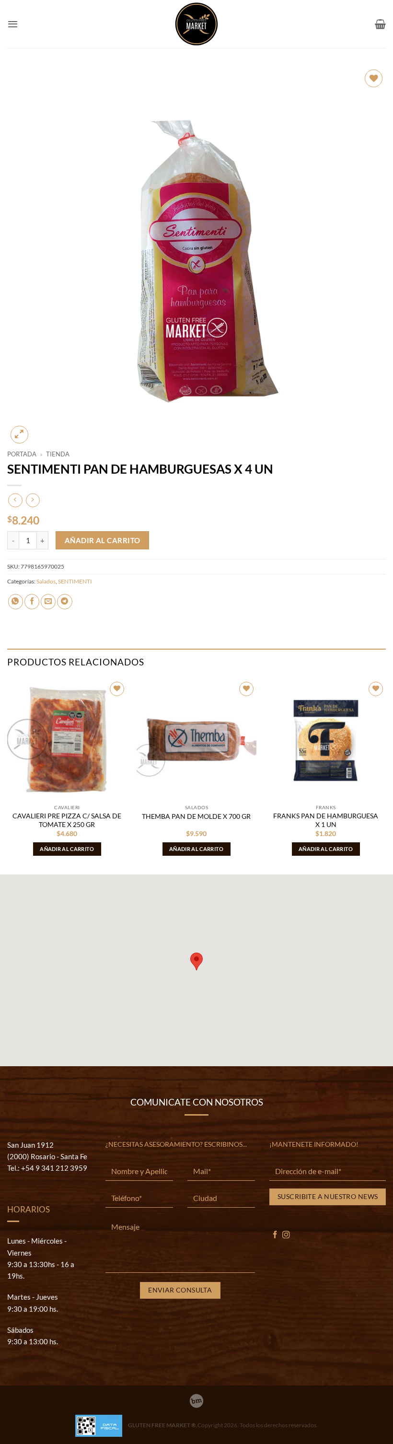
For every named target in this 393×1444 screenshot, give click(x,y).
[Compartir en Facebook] (31, 601)
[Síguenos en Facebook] (275, 1235)
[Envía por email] (48, 601)
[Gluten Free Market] (196, 24)
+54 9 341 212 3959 (54, 1168)
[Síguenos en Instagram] (286, 1235)
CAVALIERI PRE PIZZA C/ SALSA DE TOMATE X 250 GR (66, 820)
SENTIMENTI (75, 581)
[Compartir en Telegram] (64, 601)
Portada (21, 454)
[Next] (385, 775)
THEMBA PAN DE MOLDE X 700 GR (196, 816)
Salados (46, 581)
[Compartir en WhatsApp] (15, 601)
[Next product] (15, 500)
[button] (12, 23)
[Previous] (7, 775)
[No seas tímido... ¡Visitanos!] (196, 1401)
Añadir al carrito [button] (67, 849)
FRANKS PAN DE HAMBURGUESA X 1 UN (325, 820)
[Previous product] (33, 500)
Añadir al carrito (102, 540)
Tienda (57, 454)
